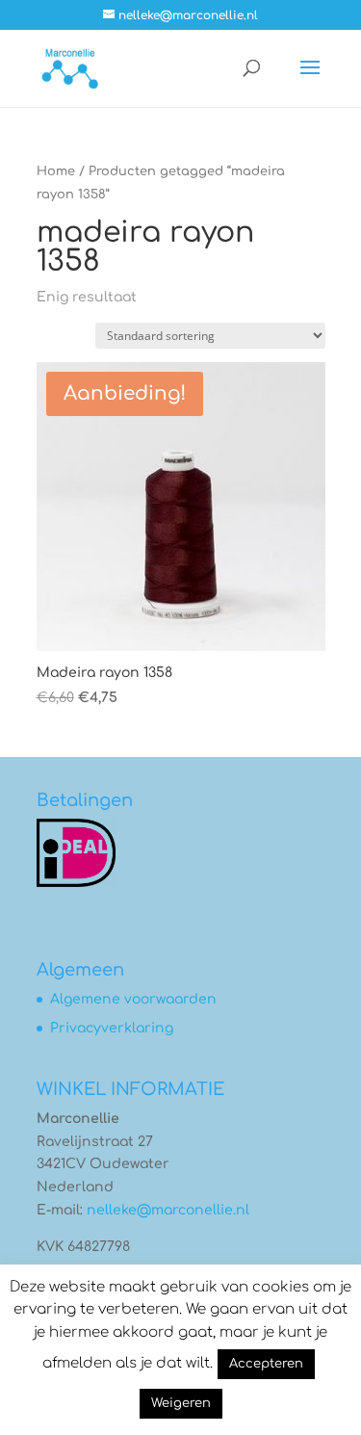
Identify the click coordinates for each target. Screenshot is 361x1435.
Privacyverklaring (111, 1028)
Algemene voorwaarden (133, 999)
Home (56, 171)
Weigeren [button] (181, 1403)
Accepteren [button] (266, 1363)
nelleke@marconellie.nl (168, 1210)
